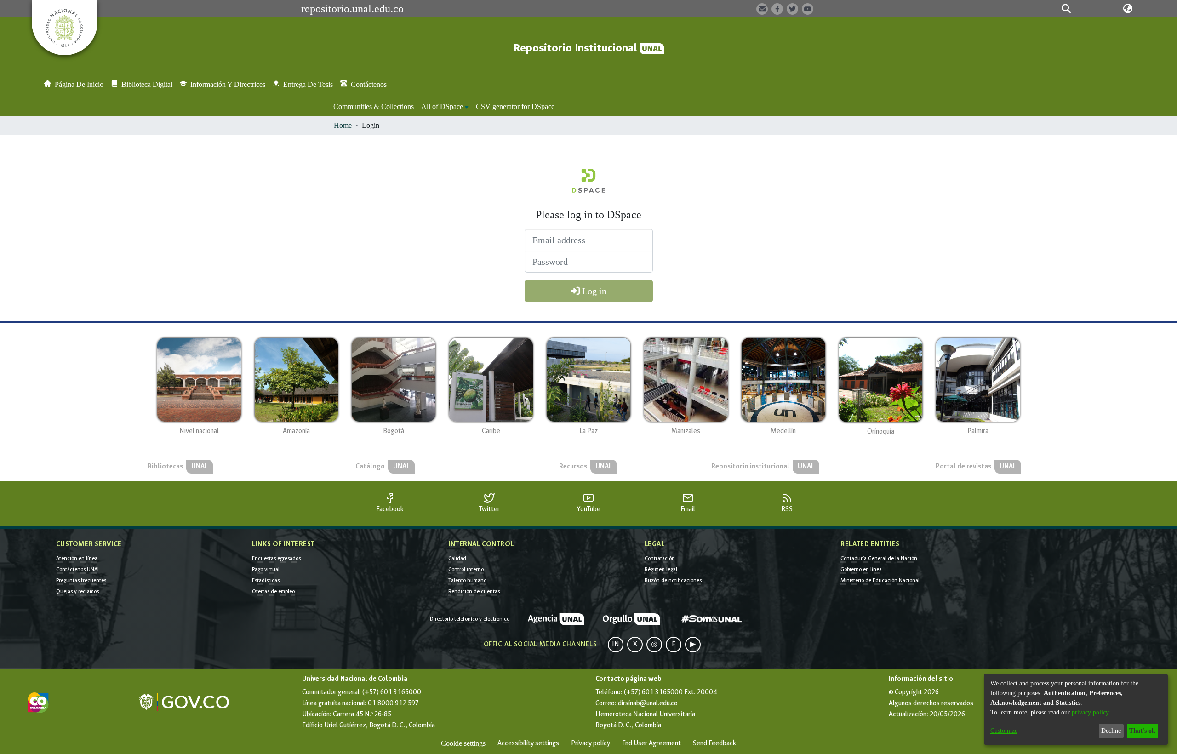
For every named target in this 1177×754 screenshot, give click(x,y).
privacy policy (1090, 712)
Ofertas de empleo (273, 591)
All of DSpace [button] (442, 106)
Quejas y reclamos (77, 591)
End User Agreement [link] (651, 743)
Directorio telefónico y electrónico (469, 619)
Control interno (466, 569)
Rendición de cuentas (474, 591)
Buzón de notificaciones (673, 580)
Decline (1111, 730)
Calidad (457, 558)
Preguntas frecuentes (81, 580)
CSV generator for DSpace (515, 106)
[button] (1066, 8)
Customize (1003, 730)
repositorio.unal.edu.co (352, 9)
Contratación (660, 558)
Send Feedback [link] (714, 743)
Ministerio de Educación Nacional (880, 580)
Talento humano (467, 580)
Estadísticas (266, 580)
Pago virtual (266, 569)
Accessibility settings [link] (528, 743)
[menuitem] (445, 106)
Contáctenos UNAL (78, 569)
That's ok (1142, 730)
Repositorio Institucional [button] (576, 48)
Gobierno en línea (861, 569)
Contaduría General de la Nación (878, 558)
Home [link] (343, 125)
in (615, 644)
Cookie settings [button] (463, 743)
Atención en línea (76, 558)
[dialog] (1076, 709)
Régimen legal (661, 569)
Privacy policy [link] (590, 743)
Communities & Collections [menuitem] (373, 106)
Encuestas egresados (276, 558)
